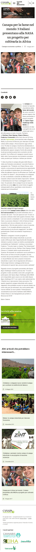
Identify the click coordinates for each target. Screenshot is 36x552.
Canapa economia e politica (11, 46)
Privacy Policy (23, 518)
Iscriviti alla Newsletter (21, 3)
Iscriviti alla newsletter (10, 327)
